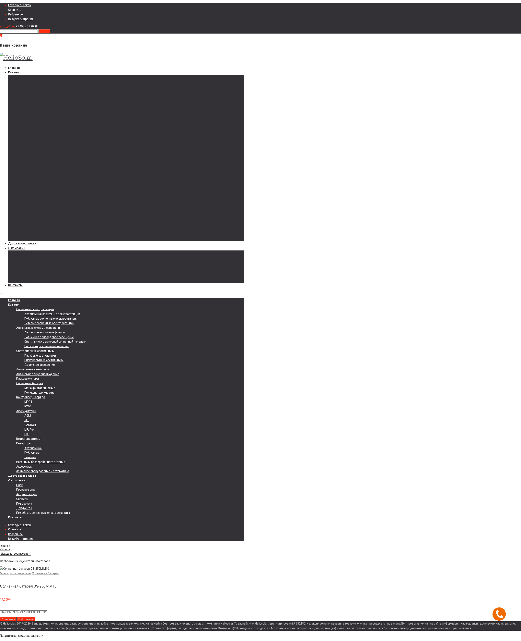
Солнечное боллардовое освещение (49, 104)
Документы (24, 276)
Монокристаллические (39, 155)
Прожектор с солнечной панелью (46, 113)
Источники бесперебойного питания (40, 229)
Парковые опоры (27, 146)
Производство (26, 257)
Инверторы (23, 211)
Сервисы (22, 266)
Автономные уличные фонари (44, 100)
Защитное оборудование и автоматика (42, 239)
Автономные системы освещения (38, 95)
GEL (26, 187)
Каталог (14, 72)
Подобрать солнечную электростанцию (43, 280)
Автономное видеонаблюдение (37, 141)
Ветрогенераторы (28, 206)
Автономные (33, 215)
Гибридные (31, 220)
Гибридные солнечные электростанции (51, 86)
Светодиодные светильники (35, 118)
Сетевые (30, 224)
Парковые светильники (40, 123)
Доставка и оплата (22, 243)
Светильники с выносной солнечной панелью (55, 109)
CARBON (30, 192)
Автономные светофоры (32, 137)
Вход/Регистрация (21, 19)
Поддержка (24, 271)
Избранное (15, 14)
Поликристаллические (39, 160)
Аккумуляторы (26, 178)
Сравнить (14, 9)
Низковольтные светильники (43, 128)
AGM (27, 183)
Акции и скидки (26, 261)
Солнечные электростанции (35, 76)
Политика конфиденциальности (21, 635)
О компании (16, 248)
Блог (19, 252)
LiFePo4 (29, 197)
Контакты (15, 285)
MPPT (28, 169)
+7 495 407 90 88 (27, 26)
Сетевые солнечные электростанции (49, 91)
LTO (26, 202)
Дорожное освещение (39, 132)
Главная (14, 67)
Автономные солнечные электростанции (52, 81)
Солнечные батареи (29, 150)
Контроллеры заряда (30, 165)
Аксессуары (24, 234)
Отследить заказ (19, 5)
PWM (27, 174)
